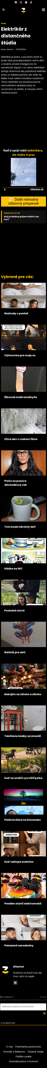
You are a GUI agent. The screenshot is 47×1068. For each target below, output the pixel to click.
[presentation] (23, 295)
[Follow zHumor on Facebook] (15, 982)
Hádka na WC (13, 568)
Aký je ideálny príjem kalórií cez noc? (21, 218)
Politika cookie (23, 1056)
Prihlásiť (43, 997)
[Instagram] (21, 2)
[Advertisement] (23, 248)
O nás (9, 1046)
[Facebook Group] (26, 2)
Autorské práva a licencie (23, 1061)
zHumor (10, 49)
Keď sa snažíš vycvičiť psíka (23, 778)
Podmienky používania (28, 1046)
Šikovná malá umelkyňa (20, 397)
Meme (3, 23)
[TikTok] (31, 2)
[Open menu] (44, 9)
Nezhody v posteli (16, 313)
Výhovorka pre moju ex (20, 355)
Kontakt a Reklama (14, 1051)
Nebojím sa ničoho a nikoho (22, 694)
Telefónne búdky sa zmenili (22, 736)
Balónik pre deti (14, 652)
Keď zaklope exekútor (19, 862)
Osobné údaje (35, 1051)
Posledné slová (14, 610)
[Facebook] (16, 2)
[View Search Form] (2, 10)
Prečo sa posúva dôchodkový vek (15, 483)
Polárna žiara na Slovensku (22, 820)
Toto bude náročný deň (20, 527)
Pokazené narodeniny (19, 945)
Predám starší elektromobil (22, 903)
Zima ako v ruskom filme (20, 439)
